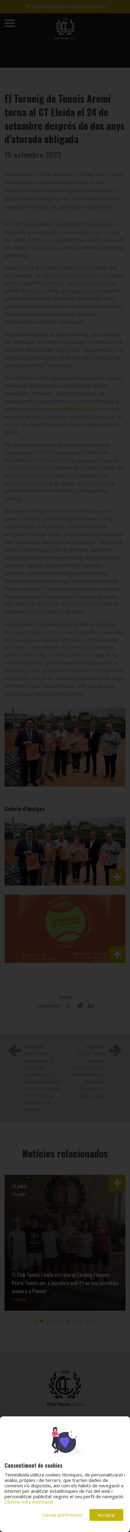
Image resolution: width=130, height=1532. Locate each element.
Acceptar (106, 1515)
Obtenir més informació (29, 1502)
